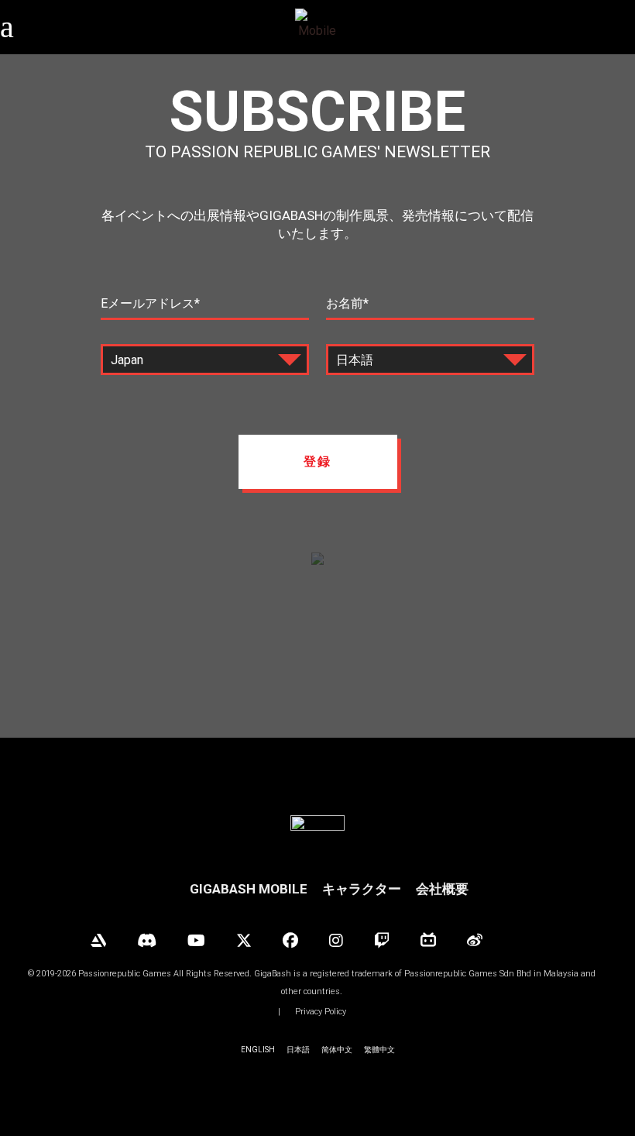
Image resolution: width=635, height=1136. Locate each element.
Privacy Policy (320, 1012)
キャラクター (361, 889)
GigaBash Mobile (248, 889)
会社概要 (442, 889)
